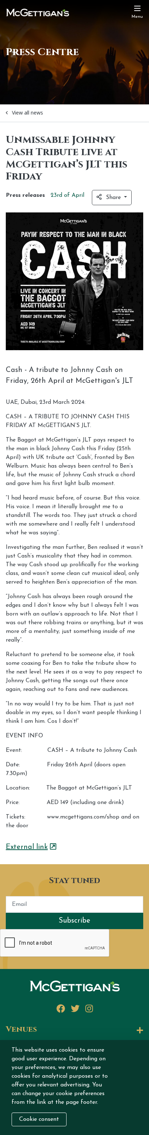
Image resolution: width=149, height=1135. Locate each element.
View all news (27, 112)
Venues (21, 1030)
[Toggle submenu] (93, 1030)
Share (114, 197)
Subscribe (74, 920)
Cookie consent (39, 1119)
